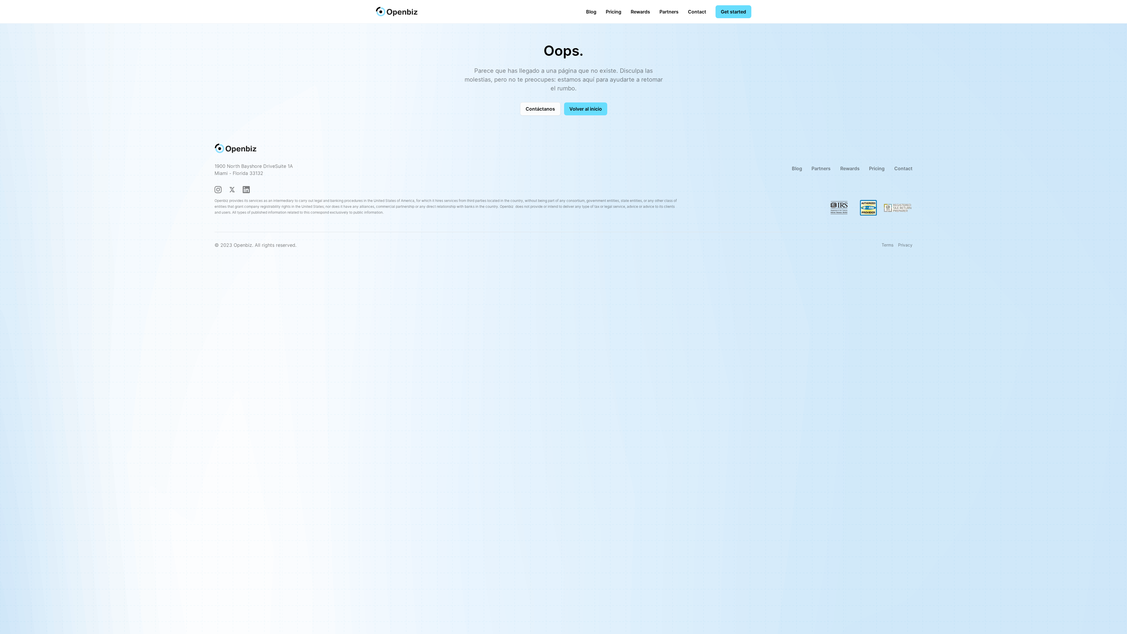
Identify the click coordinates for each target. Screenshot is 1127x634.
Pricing (613, 12)
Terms (887, 244)
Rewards (640, 12)
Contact (697, 12)
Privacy (905, 244)
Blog (591, 12)
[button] (613, 12)
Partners (669, 12)
